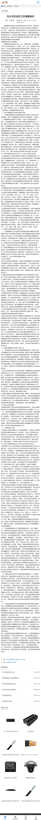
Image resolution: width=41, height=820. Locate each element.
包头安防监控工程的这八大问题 (15, 659)
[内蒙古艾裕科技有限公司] (4, 2)
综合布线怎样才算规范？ (9, 689)
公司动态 (16, 6)
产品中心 (15, 819)
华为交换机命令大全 (8, 672)
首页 (4, 6)
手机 (25, 819)
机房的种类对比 (7, 695)
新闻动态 (9, 6)
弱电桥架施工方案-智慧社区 (10, 678)
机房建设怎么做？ (11, 662)
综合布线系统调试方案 (9, 684)
